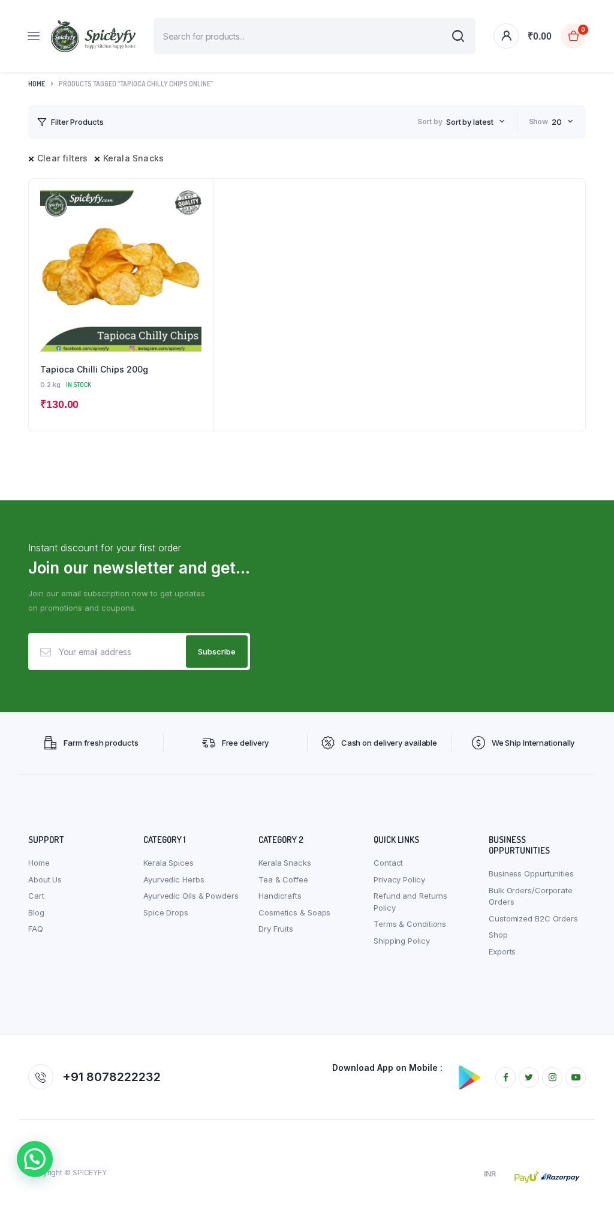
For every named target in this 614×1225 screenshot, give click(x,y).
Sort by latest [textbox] (469, 122)
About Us (45, 879)
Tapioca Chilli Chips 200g (94, 369)
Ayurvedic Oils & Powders (191, 895)
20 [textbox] (557, 122)
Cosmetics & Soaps (294, 912)
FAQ (35, 928)
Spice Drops (165, 912)
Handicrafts (280, 895)
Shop (498, 934)
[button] (35, 1159)
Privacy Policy (399, 879)
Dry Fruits (275, 928)
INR (490, 1173)
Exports (502, 951)
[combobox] (475, 121)
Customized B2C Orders (533, 918)
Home (36, 83)
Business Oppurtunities (531, 873)
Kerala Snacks (133, 158)
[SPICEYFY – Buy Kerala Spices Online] (93, 36)
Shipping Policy (402, 940)
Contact (388, 862)
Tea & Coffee (283, 879)
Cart (36, 895)
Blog (36, 912)
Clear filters (62, 158)
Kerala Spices (168, 862)
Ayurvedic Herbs (173, 879)
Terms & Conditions (410, 924)
